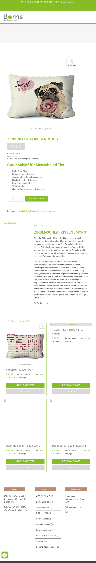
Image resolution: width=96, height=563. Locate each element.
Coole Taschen (42, 507)
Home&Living (42, 519)
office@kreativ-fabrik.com (66, 2)
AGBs (67, 502)
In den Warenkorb (36, 199)
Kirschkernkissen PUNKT (21, 369)
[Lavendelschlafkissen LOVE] (25, 420)
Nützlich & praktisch (27, 211)
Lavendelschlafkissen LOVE (23, 445)
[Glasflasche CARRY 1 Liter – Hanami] (71, 324)
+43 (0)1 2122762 (30, 2)
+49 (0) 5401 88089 (47, 2)
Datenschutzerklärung (75, 499)
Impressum (70, 496)
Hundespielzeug (43, 524)
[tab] (15, 223)
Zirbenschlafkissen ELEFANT (70, 445)
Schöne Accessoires (46, 211)
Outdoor (39, 541)
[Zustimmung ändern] (5, 555)
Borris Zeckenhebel (44, 502)
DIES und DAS (42, 513)
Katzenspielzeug (43, 530)
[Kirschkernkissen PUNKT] (25, 344)
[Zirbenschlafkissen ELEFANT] (71, 420)
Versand (14, 156)
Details (25, 391)
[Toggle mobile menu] (91, 15)
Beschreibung (10, 223)
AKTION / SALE (43, 496)
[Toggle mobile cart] (87, 15)
